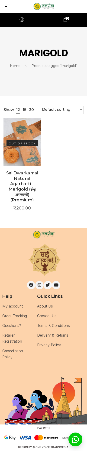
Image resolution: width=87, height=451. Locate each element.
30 (31, 110)
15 (24, 110)
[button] (75, 439)
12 (18, 110)
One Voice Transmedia (51, 447)
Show (8, 110)
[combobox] (62, 110)
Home (15, 66)
